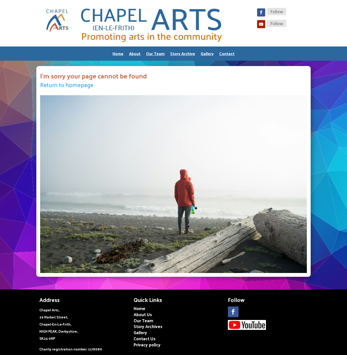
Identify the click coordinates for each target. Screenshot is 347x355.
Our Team (155, 54)
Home (118, 54)
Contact (226, 54)
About (134, 54)
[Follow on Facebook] (261, 12)
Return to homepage (66, 84)
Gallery (207, 54)
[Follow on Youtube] (261, 24)
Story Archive (182, 54)
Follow (276, 11)
